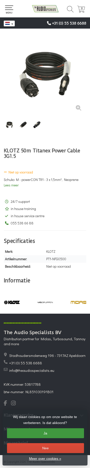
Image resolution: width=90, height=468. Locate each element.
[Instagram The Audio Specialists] (15, 403)
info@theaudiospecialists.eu (31, 370)
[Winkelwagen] (81, 11)
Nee (45, 448)
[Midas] (78, 302)
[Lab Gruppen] (45, 302)
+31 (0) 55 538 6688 (69, 23)
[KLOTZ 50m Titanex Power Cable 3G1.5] (45, 75)
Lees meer (11, 185)
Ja (45, 433)
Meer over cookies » (45, 459)
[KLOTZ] (12, 302)
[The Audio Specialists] (45, 9)
